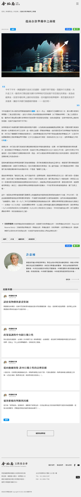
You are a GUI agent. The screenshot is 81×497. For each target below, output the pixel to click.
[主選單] (77, 3)
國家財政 (21, 239)
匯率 (5, 239)
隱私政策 (69, 465)
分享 (69, 29)
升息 (12, 239)
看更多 (68, 279)
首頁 (3, 11)
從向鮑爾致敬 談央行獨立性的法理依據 (25, 367)
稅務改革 (32, 239)
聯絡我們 (60, 465)
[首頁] (10, 3)
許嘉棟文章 (13, 295)
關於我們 (52, 465)
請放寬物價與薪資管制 (16, 301)
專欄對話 (9, 11)
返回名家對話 (40, 433)
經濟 (13, 29)
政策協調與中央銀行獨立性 (19, 334)
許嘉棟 (16, 11)
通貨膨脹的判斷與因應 (16, 400)
